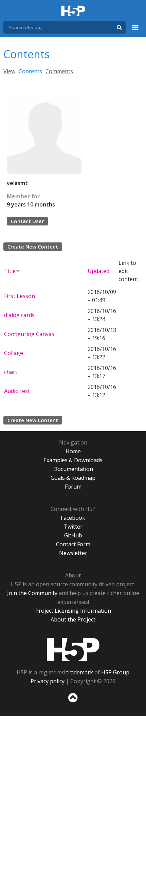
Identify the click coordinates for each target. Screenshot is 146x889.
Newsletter (73, 553)
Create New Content (32, 246)
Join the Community (32, 593)
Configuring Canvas (29, 334)
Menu (135, 31)
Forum (73, 486)
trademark (79, 672)
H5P (73, 649)
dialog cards (19, 315)
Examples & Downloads (73, 460)
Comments (59, 71)
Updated (98, 271)
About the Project (73, 619)
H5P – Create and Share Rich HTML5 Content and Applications (73, 11)
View (9, 71)
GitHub (73, 535)
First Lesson (19, 296)
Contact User (27, 221)
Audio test (17, 391)
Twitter (73, 526)
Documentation (73, 469)
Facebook (73, 517)
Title (10, 271)
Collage (13, 353)
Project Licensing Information (73, 610)
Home (73, 451)
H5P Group (115, 672)
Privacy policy (48, 681)
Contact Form (73, 544)
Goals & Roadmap (73, 477)
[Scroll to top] (73, 702)
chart (10, 372)
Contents (30, 71)
